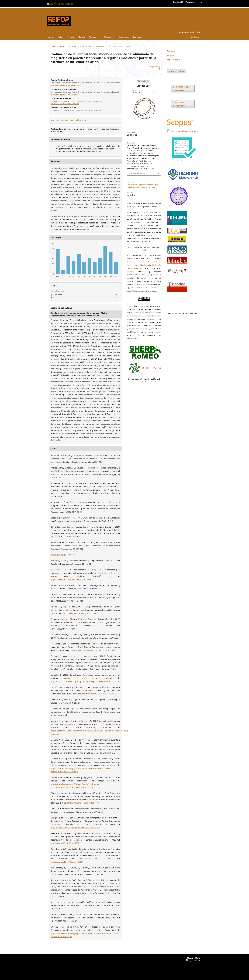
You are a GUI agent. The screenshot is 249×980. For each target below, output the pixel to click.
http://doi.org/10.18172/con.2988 (65, 843)
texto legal (132, 268)
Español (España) (174, 59)
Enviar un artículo (176, 71)
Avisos (51, 37)
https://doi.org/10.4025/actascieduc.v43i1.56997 (71, 579)
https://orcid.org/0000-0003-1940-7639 (65, 85)
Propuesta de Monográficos (179, 104)
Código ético (109, 37)
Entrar (200, 2)
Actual (61, 37)
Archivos (71, 37)
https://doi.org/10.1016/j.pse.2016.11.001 (79, 613)
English (170, 55)
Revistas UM (178, 2)
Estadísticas (124, 37)
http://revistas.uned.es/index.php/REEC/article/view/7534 (75, 827)
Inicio (53, 46)
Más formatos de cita (137, 173)
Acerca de (93, 37)
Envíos (82, 37)
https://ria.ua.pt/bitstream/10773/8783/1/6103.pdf (93, 650)
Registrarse (190, 2)
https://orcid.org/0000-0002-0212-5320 (65, 94)
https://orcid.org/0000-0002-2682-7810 (65, 104)
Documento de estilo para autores (182, 89)
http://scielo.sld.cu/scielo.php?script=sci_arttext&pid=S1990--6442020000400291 (85, 681)
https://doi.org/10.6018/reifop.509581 (71, 120)
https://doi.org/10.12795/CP (63, 555)
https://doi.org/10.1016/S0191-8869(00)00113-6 (96, 694)
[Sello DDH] (182, 180)
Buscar (196, 37)
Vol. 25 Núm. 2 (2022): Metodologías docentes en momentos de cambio (95, 46)
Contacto (137, 37)
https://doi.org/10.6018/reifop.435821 (67, 862)
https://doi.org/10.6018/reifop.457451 (84, 803)
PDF (156, 68)
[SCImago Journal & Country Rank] (182, 131)
